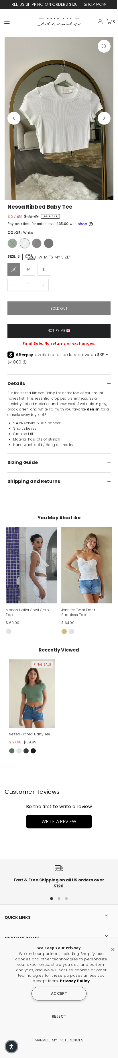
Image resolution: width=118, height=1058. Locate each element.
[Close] (113, 947)
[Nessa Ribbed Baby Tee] (32, 693)
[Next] (104, 118)
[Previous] (13, 118)
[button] (11, 1046)
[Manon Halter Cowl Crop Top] (31, 565)
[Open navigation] (18, 21)
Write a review (59, 821)
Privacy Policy (75, 981)
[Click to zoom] (104, 46)
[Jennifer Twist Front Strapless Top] (86, 565)
